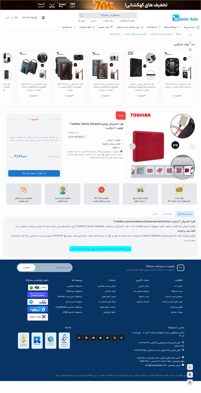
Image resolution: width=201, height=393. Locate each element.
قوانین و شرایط (176, 307)
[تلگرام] (79, 338)
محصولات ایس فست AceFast (69, 296)
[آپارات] (108, 338)
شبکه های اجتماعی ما (107, 301)
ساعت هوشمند (108, 20)
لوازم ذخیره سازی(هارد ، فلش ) (135, 34)
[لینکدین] (86, 338)
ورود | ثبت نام (28, 17)
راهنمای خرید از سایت (173, 296)
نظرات (155, 214)
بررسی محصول (185, 214)
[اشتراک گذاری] (190, 56)
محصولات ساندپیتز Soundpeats (68, 307)
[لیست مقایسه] (190, 367)
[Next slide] (132, 146)
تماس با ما (178, 286)
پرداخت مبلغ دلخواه (108, 307)
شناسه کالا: (75, 136)
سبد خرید (9, 18)
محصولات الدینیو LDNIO (72, 312)
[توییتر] (100, 338)
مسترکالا (179, 34)
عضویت (26, 267)
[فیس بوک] (122, 338)
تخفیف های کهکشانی (127, 20)
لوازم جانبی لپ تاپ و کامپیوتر (161, 34)
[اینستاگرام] (115, 338)
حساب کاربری (144, 286)
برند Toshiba (73, 132)
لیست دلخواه (144, 296)
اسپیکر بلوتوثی (80, 20)
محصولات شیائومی (74, 286)
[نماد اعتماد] (64, 341)
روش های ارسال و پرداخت (172, 301)
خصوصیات (167, 214)
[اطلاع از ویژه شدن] (190, 42)
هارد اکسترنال (115, 34)
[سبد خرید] (190, 382)
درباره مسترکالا (176, 291)
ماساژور (94, 20)
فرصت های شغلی (109, 296)
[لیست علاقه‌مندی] (190, 375)
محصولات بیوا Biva (74, 291)
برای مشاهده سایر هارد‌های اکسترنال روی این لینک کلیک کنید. (100, 249)
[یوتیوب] (93, 338)
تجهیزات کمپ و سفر (74, 301)
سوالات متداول (176, 312)
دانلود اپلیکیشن (109, 312)
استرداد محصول (143, 301)
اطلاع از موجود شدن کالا (32, 173)
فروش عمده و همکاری (107, 286)
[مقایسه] (190, 49)
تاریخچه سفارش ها (141, 291)
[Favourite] (190, 35)
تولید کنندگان (110, 291)
